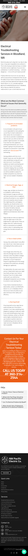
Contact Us (3, 488)
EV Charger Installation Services (8, 506)
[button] (25, 7)
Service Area (4, 486)
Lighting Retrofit (5, 508)
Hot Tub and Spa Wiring (6, 510)
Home (2, 482)
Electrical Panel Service (6, 504)
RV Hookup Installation (6, 514)
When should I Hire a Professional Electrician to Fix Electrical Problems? (12, 406)
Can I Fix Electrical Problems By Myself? (14, 402)
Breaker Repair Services (6, 515)
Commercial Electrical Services (8, 502)
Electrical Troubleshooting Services (9, 512)
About (2, 484)
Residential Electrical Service (7, 500)
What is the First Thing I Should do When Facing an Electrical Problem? (12, 398)
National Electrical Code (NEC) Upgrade (10, 517)
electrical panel (15, 150)
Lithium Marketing (20, 550)
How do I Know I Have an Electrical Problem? (12, 393)
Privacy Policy (4, 491)
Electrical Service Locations (7, 489)
